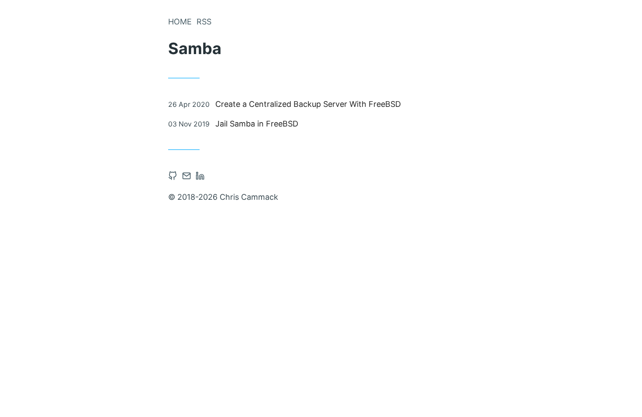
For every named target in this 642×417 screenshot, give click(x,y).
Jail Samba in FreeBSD (256, 123)
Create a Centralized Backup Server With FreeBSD (308, 104)
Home (180, 21)
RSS (204, 21)
